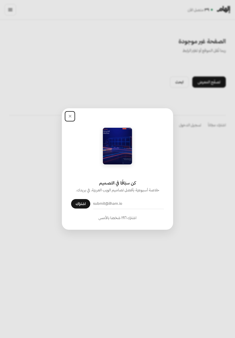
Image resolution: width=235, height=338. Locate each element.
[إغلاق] (70, 116)
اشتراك (81, 203)
